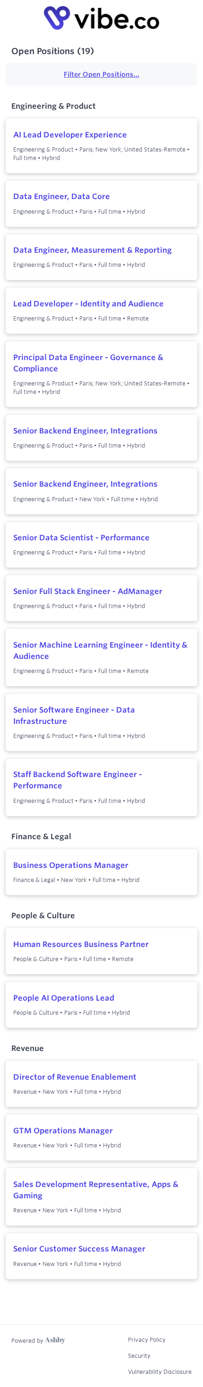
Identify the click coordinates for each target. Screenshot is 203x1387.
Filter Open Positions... (101, 74)
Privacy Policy (147, 1339)
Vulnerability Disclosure (160, 1371)
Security (139, 1355)
